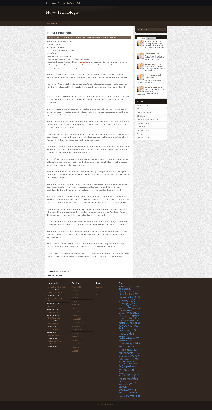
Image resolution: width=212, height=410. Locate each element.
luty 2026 (75, 308)
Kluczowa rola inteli (153, 75)
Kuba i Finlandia (59, 32)
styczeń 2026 (76, 312)
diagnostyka (126, 303)
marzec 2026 (76, 305)
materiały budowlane (130, 320)
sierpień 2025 (76, 330)
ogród (122, 341)
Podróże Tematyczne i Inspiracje (55, 300)
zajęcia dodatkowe (128, 388)
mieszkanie (130, 330)
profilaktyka (129, 349)
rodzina (131, 361)
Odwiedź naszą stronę (144, 112)
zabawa (127, 384)
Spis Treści (70, 3)
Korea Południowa (54, 318)
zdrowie (132, 395)
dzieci (132, 306)
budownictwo (129, 297)
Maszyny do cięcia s (153, 87)
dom (125, 306)
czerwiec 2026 (76, 294)
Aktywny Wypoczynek (55, 293)
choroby (128, 300)
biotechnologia (129, 294)
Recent (151, 38)
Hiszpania (81, 62)
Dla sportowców (53, 329)
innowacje (124, 318)
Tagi (78, 3)
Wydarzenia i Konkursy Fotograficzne (55, 342)
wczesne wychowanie (127, 377)
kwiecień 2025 (76, 344)
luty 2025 (75, 351)
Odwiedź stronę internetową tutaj (148, 120)
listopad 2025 (76, 319)
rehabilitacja (131, 359)
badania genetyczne (127, 290)
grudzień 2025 (76, 315)
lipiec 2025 (75, 333)
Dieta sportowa (53, 324)
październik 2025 (77, 322)
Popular (141, 38)
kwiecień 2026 (76, 301)
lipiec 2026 (75, 290)
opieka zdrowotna (129, 345)
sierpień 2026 (76, 287)
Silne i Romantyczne (54, 335)
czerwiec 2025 (76, 337)
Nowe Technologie (62, 12)
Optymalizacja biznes (154, 54)
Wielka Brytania (53, 312)
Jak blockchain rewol (154, 64)
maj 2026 (75, 298)
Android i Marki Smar (153, 41)
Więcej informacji (142, 105)
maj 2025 (75, 340)
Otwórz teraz (141, 127)
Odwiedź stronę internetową (146, 109)
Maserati (50, 306)
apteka (123, 286)
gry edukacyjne (131, 316)
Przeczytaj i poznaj (143, 123)
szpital (132, 374)
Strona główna (51, 3)
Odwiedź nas (141, 116)
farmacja (128, 310)
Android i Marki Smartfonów (57, 287)
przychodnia (129, 353)
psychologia (125, 356)
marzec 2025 (76, 347)
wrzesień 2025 (76, 326)
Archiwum (61, 3)
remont (123, 361)
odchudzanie (132, 338)
